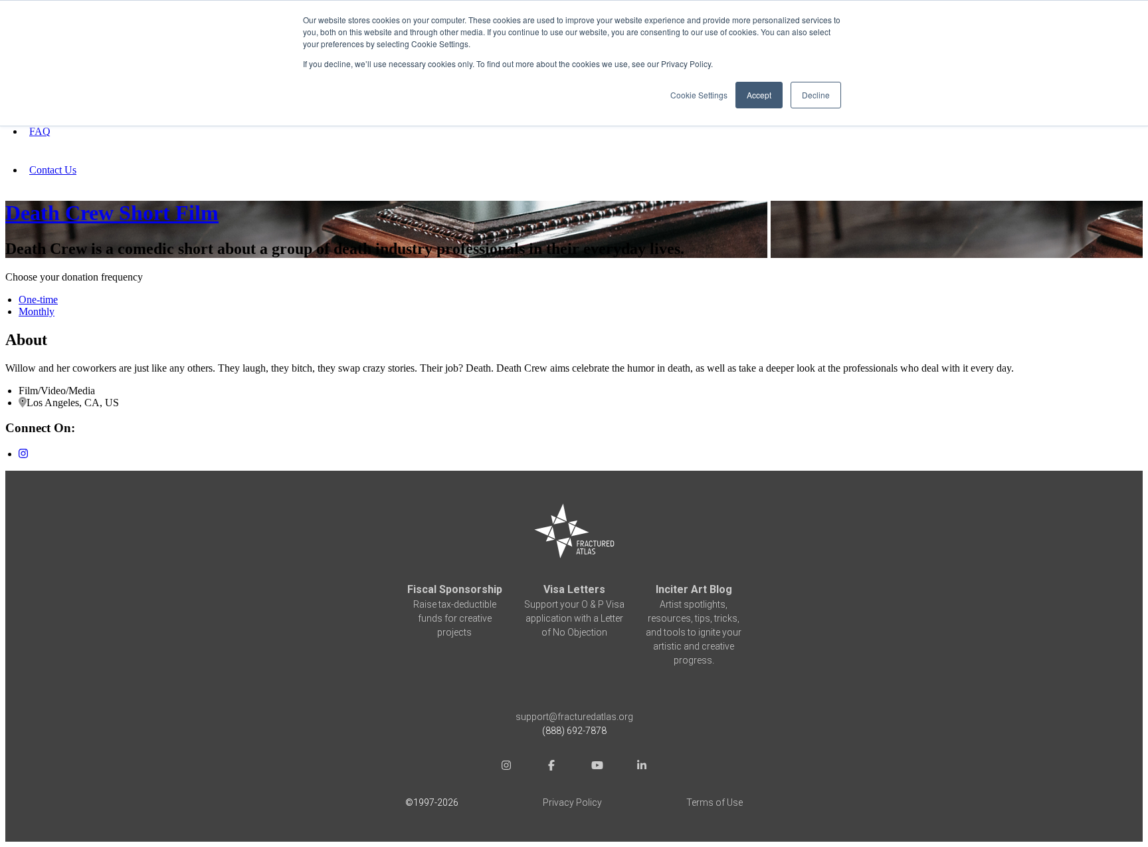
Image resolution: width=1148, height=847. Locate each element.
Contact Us (52, 170)
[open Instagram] (506, 767)
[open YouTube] (596, 767)
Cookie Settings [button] (698, 94)
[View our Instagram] (23, 453)
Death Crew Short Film (112, 213)
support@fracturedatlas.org (574, 716)
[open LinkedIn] (641, 767)
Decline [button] (816, 94)
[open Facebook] (551, 767)
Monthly (36, 311)
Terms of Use (714, 802)
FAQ (39, 131)
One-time (38, 299)
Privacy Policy (572, 802)
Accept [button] (759, 94)
